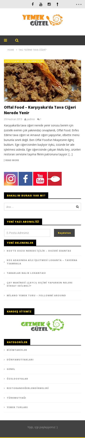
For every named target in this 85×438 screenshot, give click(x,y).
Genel (11, 369)
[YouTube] (41, 4)
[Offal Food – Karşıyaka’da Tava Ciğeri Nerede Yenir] (42, 80)
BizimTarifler (17, 349)
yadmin (31, 119)
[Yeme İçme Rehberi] (42, 324)
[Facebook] (32, 4)
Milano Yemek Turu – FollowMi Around (36, 295)
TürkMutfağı (16, 397)
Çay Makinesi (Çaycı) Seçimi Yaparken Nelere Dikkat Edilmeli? (40, 284)
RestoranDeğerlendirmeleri (24, 61)
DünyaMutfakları (20, 359)
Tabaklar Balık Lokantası (26, 272)
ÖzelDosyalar (17, 378)
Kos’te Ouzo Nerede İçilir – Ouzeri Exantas (39, 250)
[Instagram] (49, 4)
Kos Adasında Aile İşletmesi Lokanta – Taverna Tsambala (42, 262)
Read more (12, 160)
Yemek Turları (17, 407)
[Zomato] (57, 4)
